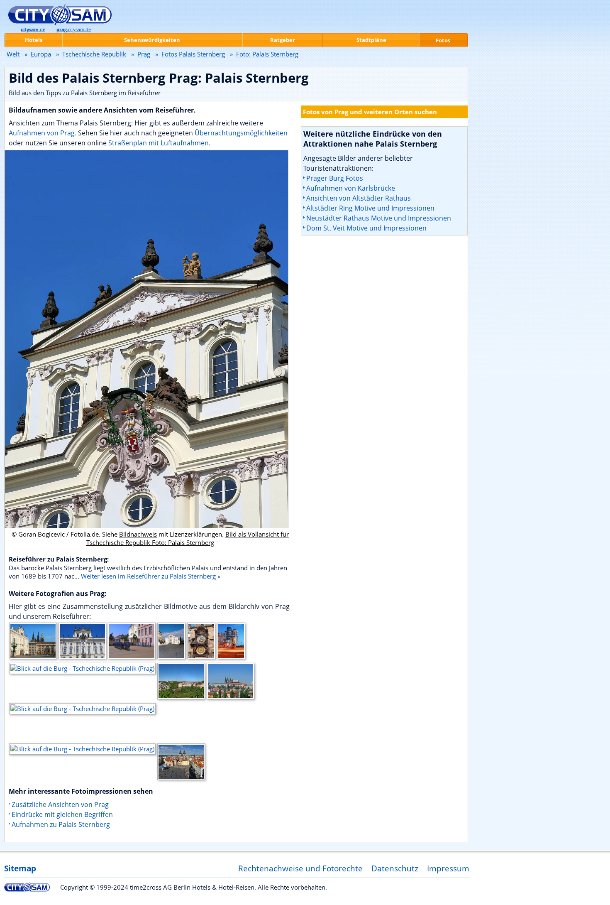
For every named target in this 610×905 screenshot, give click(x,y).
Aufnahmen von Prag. (42, 132)
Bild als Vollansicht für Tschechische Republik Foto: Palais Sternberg (187, 538)
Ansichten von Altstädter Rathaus (358, 198)
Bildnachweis (138, 534)
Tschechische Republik (94, 54)
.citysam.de (73, 29)
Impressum (448, 868)
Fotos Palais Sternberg (193, 54)
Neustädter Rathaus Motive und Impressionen (378, 218)
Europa (41, 54)
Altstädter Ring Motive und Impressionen (370, 208)
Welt (13, 54)
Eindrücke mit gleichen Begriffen (62, 814)
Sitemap (20, 868)
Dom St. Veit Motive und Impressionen (366, 228)
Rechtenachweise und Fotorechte (300, 868)
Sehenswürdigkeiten (152, 40)
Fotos (443, 40)
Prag (143, 54)
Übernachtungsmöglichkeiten (241, 132)
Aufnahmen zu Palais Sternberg (61, 824)
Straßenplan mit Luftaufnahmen (158, 142)
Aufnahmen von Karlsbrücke (350, 188)
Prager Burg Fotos (334, 178)
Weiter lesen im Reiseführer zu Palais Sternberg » (150, 576)
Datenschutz (394, 868)
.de (33, 29)
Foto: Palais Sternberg (267, 54)
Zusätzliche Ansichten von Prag (60, 804)
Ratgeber (282, 40)
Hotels (33, 40)
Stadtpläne (371, 40)
